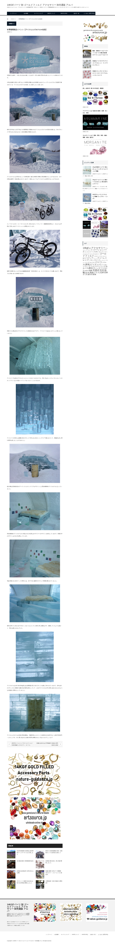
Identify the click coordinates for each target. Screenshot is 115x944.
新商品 (88, 203)
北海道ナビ (9, 32)
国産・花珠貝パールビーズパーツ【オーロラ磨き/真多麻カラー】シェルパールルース (100, 52)
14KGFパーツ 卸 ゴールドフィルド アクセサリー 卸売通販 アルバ (40, 5)
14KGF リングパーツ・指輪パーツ (92, 188)
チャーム (101, 258)
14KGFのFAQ (63, 13)
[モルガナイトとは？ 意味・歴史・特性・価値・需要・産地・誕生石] (95, 225)
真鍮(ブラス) (95, 272)
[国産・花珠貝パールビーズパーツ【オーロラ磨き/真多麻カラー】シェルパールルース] (104, 233)
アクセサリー (98, 248)
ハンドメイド (89, 262)
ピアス (99, 264)
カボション (98, 252)
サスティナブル (98, 256)
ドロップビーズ (94, 260)
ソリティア (89, 258)
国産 (90, 270)
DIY (90, 248)
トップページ (13, 13)
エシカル (87, 251)
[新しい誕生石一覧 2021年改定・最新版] (95, 214)
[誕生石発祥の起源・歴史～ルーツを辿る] (87, 233)
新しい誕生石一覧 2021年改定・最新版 (93, 88)
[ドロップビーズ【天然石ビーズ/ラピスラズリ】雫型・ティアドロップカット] (95, 233)
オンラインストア (38, 13)
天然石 (84, 107)
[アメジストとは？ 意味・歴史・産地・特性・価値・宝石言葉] (104, 225)
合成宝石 (86, 270)
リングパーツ (94, 266)
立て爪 (85, 274)
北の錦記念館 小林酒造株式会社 (25, 861)
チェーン (95, 258)
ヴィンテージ (98, 268)
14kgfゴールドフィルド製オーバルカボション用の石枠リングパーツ (100, 181)
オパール (91, 251)
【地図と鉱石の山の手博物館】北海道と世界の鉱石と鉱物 (47, 744)
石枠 (102, 272)
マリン (86, 266)
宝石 (87, 107)
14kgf (85, 248)
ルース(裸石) (88, 268)
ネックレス (102, 260)
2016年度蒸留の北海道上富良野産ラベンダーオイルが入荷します (25, 852)
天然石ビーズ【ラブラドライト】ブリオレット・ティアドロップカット (100, 63)
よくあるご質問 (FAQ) (89, 13)
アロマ (88, 250)
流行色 (87, 272)
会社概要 (26, 13)
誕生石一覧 (76, 13)
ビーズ (93, 264)
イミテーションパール (95, 251)
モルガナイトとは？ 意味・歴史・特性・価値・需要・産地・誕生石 (95, 136)
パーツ (98, 262)
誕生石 (90, 274)
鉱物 (94, 274)
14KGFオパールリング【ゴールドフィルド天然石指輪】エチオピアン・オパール (22, 744)
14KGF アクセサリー (97, 174)
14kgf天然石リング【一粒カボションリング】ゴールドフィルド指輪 (100, 169)
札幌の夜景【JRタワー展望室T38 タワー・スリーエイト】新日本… (53, 872)
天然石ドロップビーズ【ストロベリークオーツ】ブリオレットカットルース (100, 73)
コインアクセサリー (94, 254)
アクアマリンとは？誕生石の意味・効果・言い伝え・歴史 (95, 112)
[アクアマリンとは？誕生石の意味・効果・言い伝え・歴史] (87, 225)
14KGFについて (51, 13)
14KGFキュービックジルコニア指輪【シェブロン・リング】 (100, 196)
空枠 (106, 272)
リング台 (104, 266)
